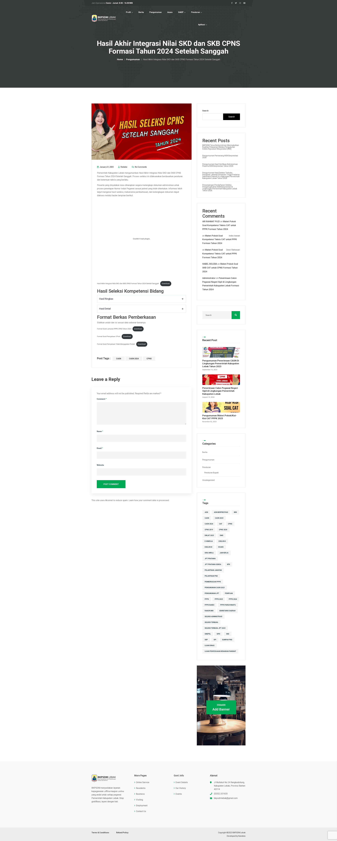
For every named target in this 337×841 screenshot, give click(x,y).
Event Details (181, 782)
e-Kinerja (209, 541)
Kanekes (242, 836)
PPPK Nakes (209, 605)
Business (140, 794)
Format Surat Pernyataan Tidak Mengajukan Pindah (116, 344)
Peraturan (195, 12)
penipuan (229, 593)
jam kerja (224, 553)
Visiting (139, 799)
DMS (221, 535)
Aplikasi (201, 25)
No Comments (141, 167)
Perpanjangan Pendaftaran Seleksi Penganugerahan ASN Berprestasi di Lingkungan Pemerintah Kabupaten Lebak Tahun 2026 (219, 187)
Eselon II (222, 541)
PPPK (207, 599)
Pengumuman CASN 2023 (215, 587)
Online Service (142, 782)
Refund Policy (122, 833)
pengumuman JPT (212, 593)
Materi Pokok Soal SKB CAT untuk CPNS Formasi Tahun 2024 (220, 268)
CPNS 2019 (209, 530)
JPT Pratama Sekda (213, 564)
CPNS (149, 359)
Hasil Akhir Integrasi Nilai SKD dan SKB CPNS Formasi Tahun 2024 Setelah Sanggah (128, 284)
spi (215, 640)
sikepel (208, 634)
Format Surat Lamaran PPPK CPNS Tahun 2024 (114, 329)
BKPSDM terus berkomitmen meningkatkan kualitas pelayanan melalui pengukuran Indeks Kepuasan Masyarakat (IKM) (220, 147)
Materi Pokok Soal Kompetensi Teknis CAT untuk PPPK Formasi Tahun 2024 (219, 225)
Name (100, 431)
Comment (101, 399)
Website (100, 465)
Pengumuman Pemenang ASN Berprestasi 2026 (220, 156)
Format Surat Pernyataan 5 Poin (108, 336)
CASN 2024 (134, 359)
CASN (118, 359)
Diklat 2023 (209, 535)
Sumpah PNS (227, 640)
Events (178, 794)
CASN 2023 (219, 518)
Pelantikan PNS (211, 576)
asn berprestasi (221, 512)
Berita (141, 12)
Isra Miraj (209, 553)
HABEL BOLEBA (209, 264)
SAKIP (181, 12)
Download (166, 284)
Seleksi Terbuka (211, 622)
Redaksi (123, 167)
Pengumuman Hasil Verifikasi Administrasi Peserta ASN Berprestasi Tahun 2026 (220, 165)
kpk (228, 564)
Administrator (208, 278)
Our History (180, 788)
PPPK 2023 (219, 599)
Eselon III (208, 547)
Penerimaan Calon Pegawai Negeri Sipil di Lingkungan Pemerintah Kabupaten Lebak (220, 391)
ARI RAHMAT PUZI (211, 221)
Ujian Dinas (209, 645)
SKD (227, 634)
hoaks (221, 547)
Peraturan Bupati (211, 473)
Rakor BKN (209, 611)
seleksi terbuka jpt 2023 (215, 628)
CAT (220, 524)
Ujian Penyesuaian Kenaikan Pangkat (220, 651)
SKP (206, 640)
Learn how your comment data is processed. (149, 500)
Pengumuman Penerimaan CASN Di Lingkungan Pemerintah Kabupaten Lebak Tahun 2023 (220, 363)
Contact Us (141, 811)
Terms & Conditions (100, 833)
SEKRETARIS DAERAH (227, 611)
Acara (169, 12)
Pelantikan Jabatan (213, 570)
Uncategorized (208, 480)
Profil (128, 12)
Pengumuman (155, 12)
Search (205, 111)
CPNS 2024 (223, 530)
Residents (140, 788)
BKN (235, 512)
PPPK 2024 (233, 599)
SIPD (218, 634)
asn (206, 512)
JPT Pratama (210, 559)
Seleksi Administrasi (213, 616)
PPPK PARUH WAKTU (228, 605)
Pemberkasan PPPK (213, 582)
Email (100, 448)
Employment (141, 805)
